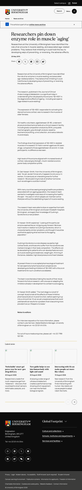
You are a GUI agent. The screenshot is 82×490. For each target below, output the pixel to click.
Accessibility (31, 475)
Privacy (7, 475)
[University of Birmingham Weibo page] (14, 458)
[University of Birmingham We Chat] (21, 458)
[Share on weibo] (43, 61)
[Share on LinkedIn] (31, 61)
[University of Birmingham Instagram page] (7, 451)
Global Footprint (52, 421)
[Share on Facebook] (19, 61)
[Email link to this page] (37, 61)
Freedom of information (67, 479)
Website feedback (46, 484)
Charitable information (12, 484)
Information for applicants (50, 479)
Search (59, 11)
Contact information (60, 484)
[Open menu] (74, 11)
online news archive (37, 24)
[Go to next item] (74, 402)
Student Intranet (64, 475)
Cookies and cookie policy (30, 484)
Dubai (74, 3)
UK (69, 3)
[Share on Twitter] (25, 61)
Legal (13, 475)
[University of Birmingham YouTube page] (28, 458)
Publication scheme (33, 479)
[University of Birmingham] (16, 11)
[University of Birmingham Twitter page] (21, 451)
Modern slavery (21, 475)
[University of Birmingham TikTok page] (7, 458)
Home (7, 19)
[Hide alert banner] (74, 24)
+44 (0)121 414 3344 (15, 441)
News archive (18, 19)
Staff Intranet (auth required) (47, 475)
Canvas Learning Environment (15, 479)
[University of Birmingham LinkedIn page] (14, 451)
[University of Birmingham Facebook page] (28, 451)
